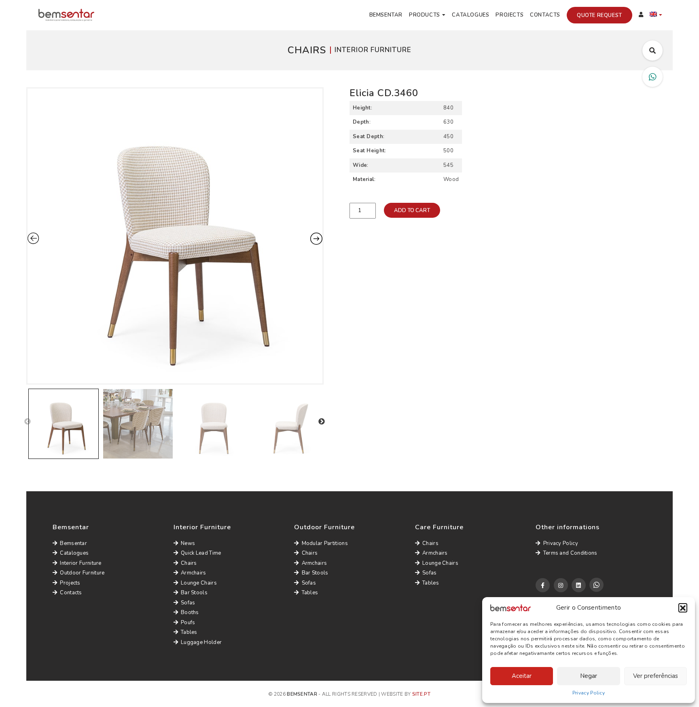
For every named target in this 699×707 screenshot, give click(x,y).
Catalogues (470, 15)
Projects (509, 15)
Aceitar (522, 676)
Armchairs (193, 573)
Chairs (189, 563)
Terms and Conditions (570, 553)
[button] (683, 608)
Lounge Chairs (199, 583)
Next (322, 422)
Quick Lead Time (201, 553)
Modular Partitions (325, 543)
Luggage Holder (201, 642)
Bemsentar (385, 15)
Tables (189, 632)
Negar (588, 676)
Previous (27, 422)
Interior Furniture (80, 563)
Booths (190, 612)
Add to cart (412, 210)
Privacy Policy (588, 693)
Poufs (188, 622)
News (188, 543)
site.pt (421, 694)
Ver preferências (655, 676)
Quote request (599, 15)
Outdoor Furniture (82, 573)
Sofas (188, 602)
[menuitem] (656, 15)
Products (424, 15)
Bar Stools (194, 592)
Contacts (545, 15)
